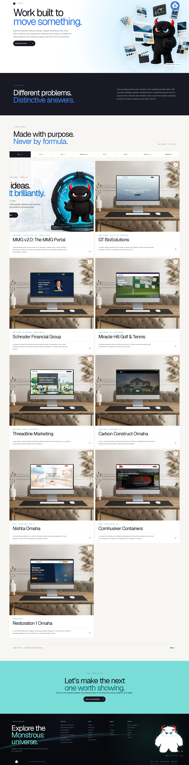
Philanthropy (91, 727)
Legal (128, 735)
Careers (90, 735)
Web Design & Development (67, 727)
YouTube (112, 735)
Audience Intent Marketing (67, 725)
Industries (90, 730)
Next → (173, 648)
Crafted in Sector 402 (164, 761)
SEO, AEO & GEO (64, 732)
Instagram (112, 730)
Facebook (112, 725)
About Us (90, 737)
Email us (129, 730)
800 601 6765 (131, 727)
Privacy (129, 737)
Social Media (63, 737)
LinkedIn (112, 732)
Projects (90, 725)
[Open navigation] (175, 5)
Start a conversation (95, 699)
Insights (90, 732)
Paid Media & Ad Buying (66, 742)
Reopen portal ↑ (174, 761)
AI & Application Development (67, 735)
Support (129, 732)
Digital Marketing (64, 730)
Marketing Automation (65, 739)
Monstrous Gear (92, 739)
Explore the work (24, 43)
